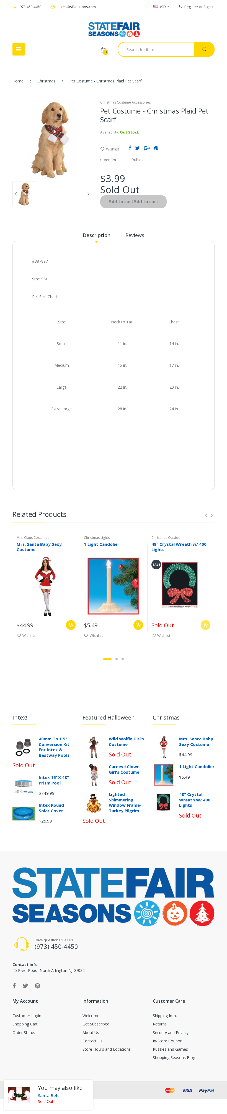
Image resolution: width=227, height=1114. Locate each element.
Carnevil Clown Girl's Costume (124, 769)
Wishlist (112, 149)
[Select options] (71, 625)
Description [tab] (96, 235)
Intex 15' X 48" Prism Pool (54, 780)
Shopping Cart (25, 1024)
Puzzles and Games (170, 1049)
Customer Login (26, 1015)
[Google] (147, 148)
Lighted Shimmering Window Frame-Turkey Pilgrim (125, 802)
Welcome (90, 1015)
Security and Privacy (171, 1032)
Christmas (46, 81)
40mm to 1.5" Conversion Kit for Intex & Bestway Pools (54, 747)
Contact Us (92, 1040)
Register (191, 6)
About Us (90, 1032)
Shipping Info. (165, 1015)
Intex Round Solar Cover (51, 807)
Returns (160, 1024)
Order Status (23, 1032)
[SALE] (180, 586)
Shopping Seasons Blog (174, 1057)
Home (18, 81)
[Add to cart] (138, 625)
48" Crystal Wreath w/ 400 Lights (179, 546)
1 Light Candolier (101, 544)
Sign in (209, 6)
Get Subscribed (95, 1024)
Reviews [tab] (134, 235)
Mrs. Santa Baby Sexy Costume (39, 546)
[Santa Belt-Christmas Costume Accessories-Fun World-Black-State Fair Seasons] (19, 1095)
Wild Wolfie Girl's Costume (126, 741)
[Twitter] (137, 148)
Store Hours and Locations (106, 1049)
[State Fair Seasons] (114, 27)
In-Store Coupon (167, 1040)
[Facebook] (129, 148)
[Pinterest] (156, 148)
